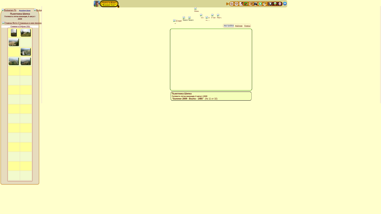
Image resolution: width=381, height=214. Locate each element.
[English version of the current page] (9, 10)
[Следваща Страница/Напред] (236, 3)
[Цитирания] (246, 3)
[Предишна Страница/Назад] (232, 3)
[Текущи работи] (251, 3)
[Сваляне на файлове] (260, 3)
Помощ (247, 26)
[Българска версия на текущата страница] (41, 10)
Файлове (239, 26)
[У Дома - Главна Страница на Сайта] (270, 3)
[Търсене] (265, 3)
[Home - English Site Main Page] (280, 3)
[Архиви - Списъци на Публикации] (241, 3)
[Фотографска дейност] (255, 3)
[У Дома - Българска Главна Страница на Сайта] (275, 3)
